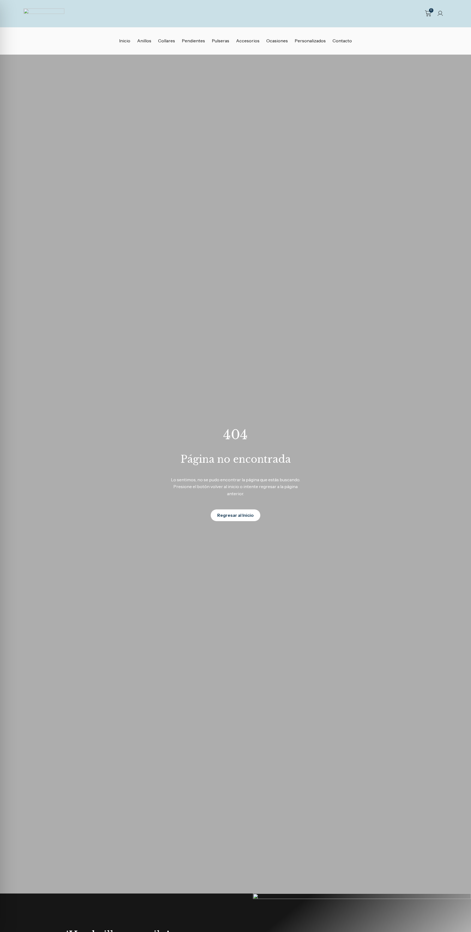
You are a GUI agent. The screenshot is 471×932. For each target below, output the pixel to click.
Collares (166, 40)
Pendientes (193, 40)
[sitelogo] (43, 13)
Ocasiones (277, 40)
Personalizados (310, 40)
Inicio (124, 40)
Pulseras (220, 40)
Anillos (144, 40)
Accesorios (247, 40)
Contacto (342, 40)
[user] (440, 13)
